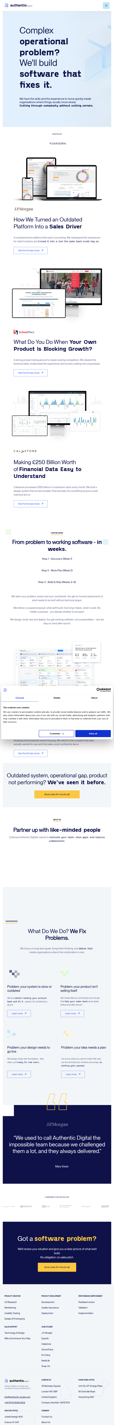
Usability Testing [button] (12, 1313)
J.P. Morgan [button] (46, 1333)
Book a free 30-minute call (57, 794)
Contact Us (46, 1416)
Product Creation (12, 1296)
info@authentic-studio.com (17, 1397)
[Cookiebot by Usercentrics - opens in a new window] (98, 690)
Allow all (93, 733)
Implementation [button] (85, 1313)
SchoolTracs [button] (47, 1349)
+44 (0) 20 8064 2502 (14, 1402)
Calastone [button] (46, 1344)
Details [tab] (57, 698)
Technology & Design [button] (14, 1333)
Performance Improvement (90, 1296)
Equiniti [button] (45, 1338)
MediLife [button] (45, 1360)
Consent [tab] (20, 698)
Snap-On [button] (45, 1366)
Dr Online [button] (45, 1355)
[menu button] (106, 5)
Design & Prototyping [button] (14, 1318)
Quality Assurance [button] (50, 1307)
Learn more (17, 1013)
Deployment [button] (47, 1313)
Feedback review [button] (86, 1302)
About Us (45, 1422)
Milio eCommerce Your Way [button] (17, 1338)
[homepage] (18, 5)
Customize (55, 733)
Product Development (51, 1296)
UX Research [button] (10, 1302)
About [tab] (94, 698)
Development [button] (47, 1302)
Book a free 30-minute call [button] (57, 1267)
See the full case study (29, 250)
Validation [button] (83, 1307)
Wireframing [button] (10, 1307)
